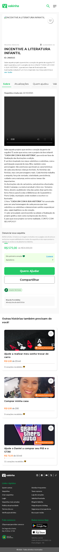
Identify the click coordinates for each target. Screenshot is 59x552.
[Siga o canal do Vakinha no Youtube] (46, 475)
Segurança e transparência (41, 509)
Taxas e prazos (37, 491)
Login (4, 498)
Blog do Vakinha (37, 502)
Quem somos (7, 488)
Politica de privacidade (10, 505)
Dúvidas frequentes (39, 488)
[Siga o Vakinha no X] (51, 475)
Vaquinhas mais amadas (11, 502)
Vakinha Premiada (38, 498)
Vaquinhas (6, 491)
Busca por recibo (38, 513)
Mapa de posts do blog (39, 505)
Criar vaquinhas (8, 495)
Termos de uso (7, 509)
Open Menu (55, 6)
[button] (29, 28)
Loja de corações (38, 495)
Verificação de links (9, 513)
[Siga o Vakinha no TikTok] (56, 475)
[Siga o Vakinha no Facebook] (42, 475)
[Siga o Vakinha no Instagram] (37, 475)
